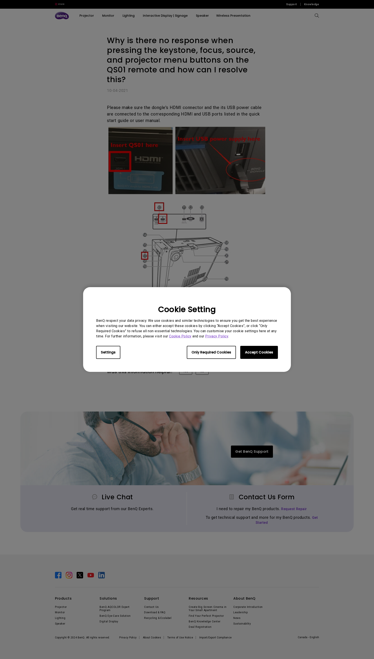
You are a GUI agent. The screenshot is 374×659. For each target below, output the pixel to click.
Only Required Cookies (211, 352)
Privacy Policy (216, 336)
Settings (108, 352)
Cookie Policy (180, 336)
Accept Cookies (259, 352)
